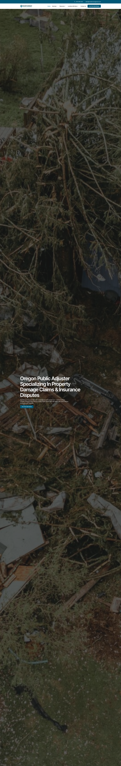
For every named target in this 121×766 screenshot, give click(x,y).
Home (49, 6)
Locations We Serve (72, 6)
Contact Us (83, 6)
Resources (62, 6)
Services (54, 6)
